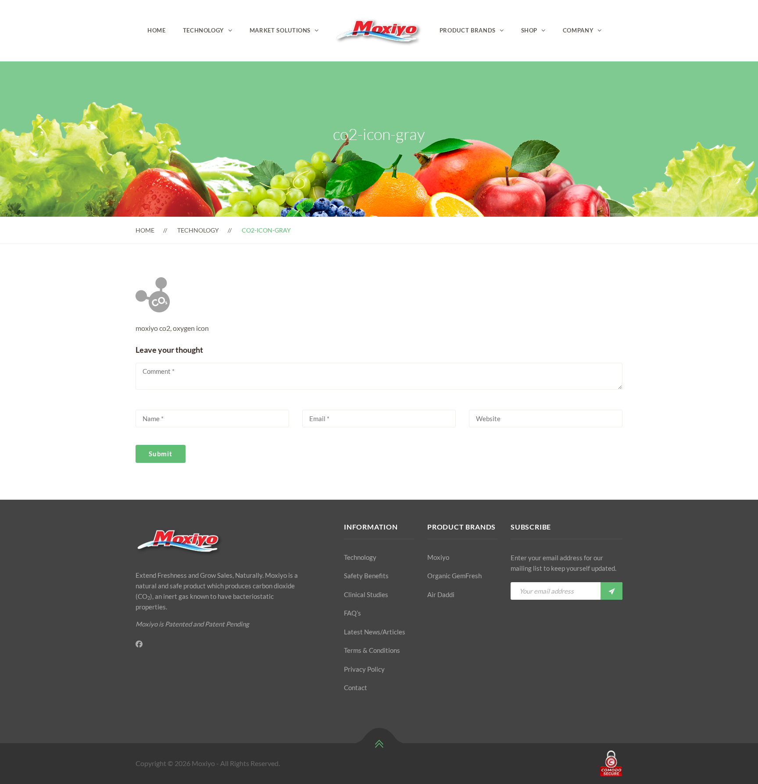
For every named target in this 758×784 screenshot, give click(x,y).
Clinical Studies (366, 594)
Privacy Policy (364, 669)
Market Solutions (280, 30)
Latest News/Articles (374, 632)
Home (156, 30)
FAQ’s (352, 613)
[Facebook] (139, 644)
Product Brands (468, 30)
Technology (204, 30)
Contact (355, 687)
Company (578, 30)
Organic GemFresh (454, 576)
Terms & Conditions (372, 650)
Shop (529, 30)
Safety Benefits (366, 576)
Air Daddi (440, 594)
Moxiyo (438, 557)
